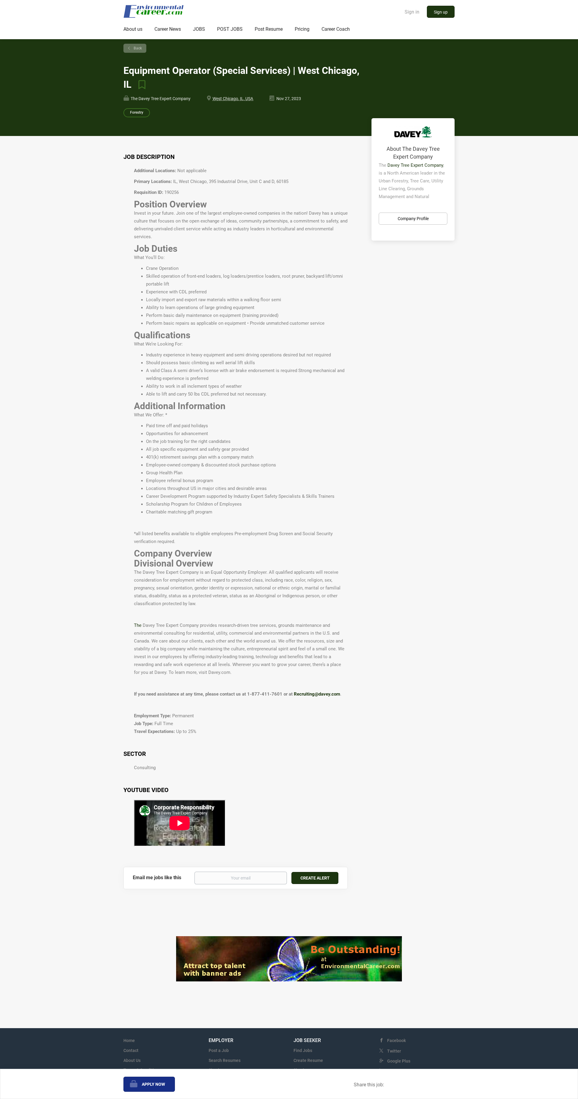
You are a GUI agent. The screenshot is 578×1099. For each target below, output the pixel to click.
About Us (132, 1060)
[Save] (140, 84)
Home (129, 1040)
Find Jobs (303, 1050)
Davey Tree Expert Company (415, 165)
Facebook (396, 1040)
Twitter (394, 1051)
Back (137, 48)
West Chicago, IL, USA (233, 98)
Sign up (441, 12)
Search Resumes (225, 1060)
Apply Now (153, 1084)
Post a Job (219, 1050)
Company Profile (413, 218)
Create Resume (308, 1060)
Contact (130, 1050)
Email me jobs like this (157, 877)
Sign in (412, 12)
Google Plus (398, 1061)
